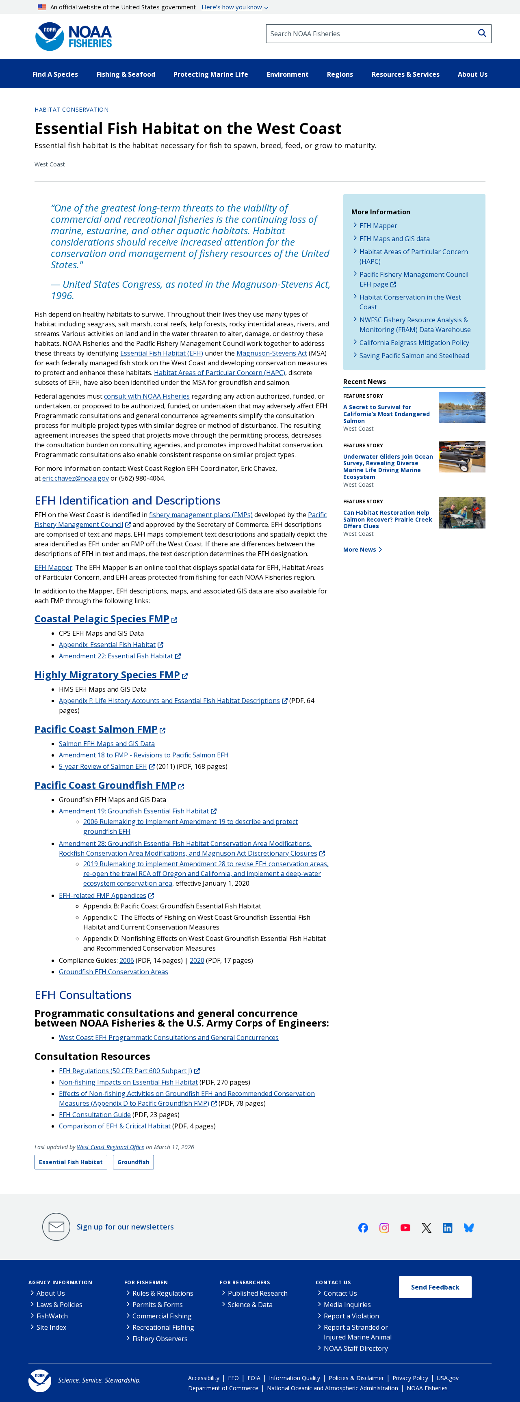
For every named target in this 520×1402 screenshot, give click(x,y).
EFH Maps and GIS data (395, 238)
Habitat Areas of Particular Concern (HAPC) (219, 372)
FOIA (253, 1378)
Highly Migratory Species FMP (107, 674)
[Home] (71, 33)
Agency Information (60, 1282)
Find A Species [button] (55, 74)
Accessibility (203, 1378)
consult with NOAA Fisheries (147, 396)
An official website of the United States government (156, 7)
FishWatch (52, 1315)
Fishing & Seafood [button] (126, 74)
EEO (233, 1378)
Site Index (51, 1327)
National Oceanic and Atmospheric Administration (332, 1388)
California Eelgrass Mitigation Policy (414, 342)
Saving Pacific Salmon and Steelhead (414, 355)
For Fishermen (146, 1282)
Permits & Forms (157, 1304)
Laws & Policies (59, 1304)
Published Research (258, 1293)
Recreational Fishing (163, 1327)
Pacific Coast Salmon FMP (96, 729)
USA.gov (448, 1378)
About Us (51, 1293)
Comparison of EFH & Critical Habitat (115, 1126)
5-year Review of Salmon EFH (103, 766)
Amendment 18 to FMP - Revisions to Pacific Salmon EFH (144, 755)
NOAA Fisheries (427, 1388)
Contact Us (333, 1282)
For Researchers (245, 1282)
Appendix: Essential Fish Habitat (107, 644)
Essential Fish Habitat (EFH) (161, 353)
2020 (197, 960)
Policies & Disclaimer (356, 1378)
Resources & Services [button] (406, 74)
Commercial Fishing (162, 1315)
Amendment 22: (116, 655)
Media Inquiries (347, 1304)
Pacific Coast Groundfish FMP (105, 785)
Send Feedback (435, 1287)
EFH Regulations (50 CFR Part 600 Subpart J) (125, 1070)
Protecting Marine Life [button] (210, 74)
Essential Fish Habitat (71, 1162)
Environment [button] (288, 74)
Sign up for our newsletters (125, 1227)
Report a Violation (351, 1315)
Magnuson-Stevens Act (271, 353)
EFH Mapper (53, 567)
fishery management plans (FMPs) (201, 514)
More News (359, 549)
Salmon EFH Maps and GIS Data (107, 743)
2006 (126, 960)
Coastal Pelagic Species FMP (102, 618)
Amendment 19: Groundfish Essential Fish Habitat (134, 811)
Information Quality (294, 1378)
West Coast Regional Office (110, 1147)
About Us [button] (473, 74)
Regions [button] (340, 74)
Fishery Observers (160, 1338)
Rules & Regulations (162, 1293)
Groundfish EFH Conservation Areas (113, 971)
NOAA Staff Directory (356, 1348)
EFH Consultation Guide (95, 1114)
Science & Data (250, 1304)
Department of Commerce (223, 1388)
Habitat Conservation (71, 109)
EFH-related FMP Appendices (102, 895)
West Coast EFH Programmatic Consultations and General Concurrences (169, 1037)
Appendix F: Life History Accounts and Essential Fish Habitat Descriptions (169, 700)
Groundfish (133, 1162)
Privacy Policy (410, 1378)
